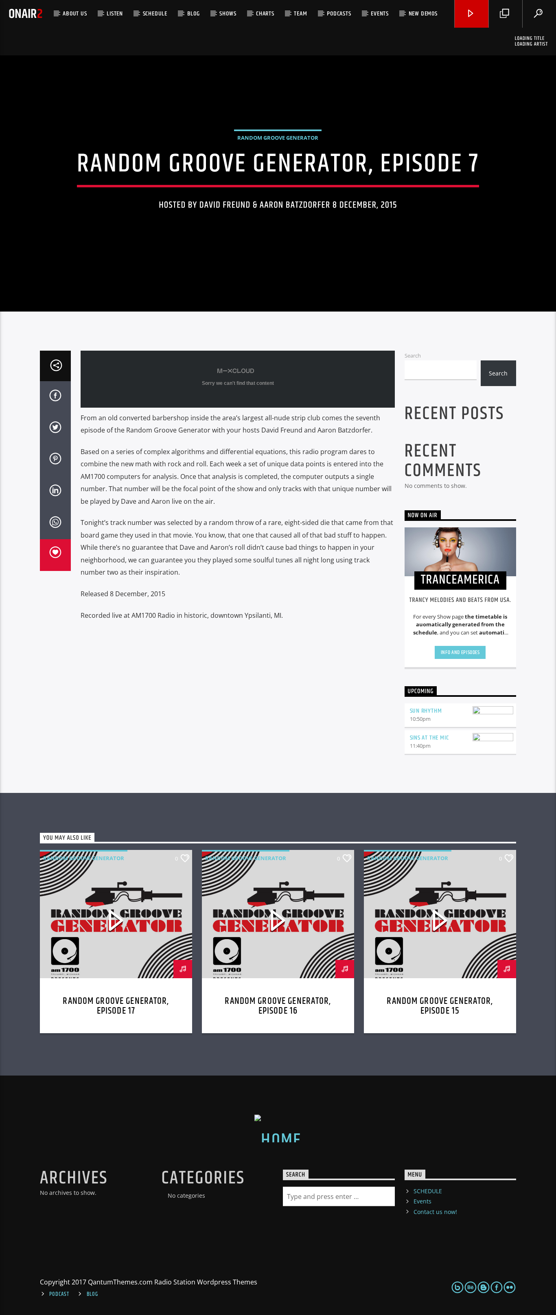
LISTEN (115, 14)
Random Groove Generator (277, 137)
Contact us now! (435, 1212)
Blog (193, 14)
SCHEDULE (155, 14)
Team (300, 14)
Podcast (59, 1294)
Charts (265, 14)
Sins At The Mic (429, 738)
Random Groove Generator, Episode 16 (278, 1006)
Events (380, 14)
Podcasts (339, 14)
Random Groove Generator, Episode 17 (116, 1006)
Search (413, 355)
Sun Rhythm (426, 711)
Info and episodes (460, 652)
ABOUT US (75, 14)
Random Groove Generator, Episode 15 (440, 1006)
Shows (227, 14)
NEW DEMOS (423, 14)
